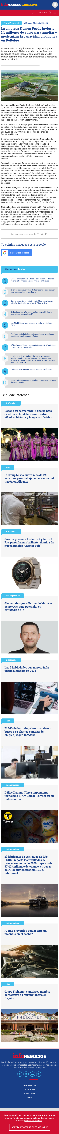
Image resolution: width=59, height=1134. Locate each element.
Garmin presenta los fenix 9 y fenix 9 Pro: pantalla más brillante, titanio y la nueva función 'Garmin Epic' (32, 302)
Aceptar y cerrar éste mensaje (30, 1127)
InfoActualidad (12, 785)
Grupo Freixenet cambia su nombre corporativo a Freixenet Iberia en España (33, 381)
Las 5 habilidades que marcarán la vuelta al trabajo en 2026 (31, 324)
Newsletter (30, 1093)
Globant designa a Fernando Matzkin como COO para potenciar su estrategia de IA (31, 313)
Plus (8, 467)
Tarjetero (29, 1089)
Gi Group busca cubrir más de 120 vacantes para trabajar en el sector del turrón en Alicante (33, 291)
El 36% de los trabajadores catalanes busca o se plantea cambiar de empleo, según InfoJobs (32, 335)
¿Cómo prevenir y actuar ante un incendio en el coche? (32, 369)
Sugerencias (29, 1085)
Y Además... (11, 403)
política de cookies (33, 1120)
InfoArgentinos (13, 595)
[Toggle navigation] (55, 13)
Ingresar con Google (19, 252)
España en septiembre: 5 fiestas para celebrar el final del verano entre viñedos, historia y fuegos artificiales (32, 280)
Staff (29, 1097)
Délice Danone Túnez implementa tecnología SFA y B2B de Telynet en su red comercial (33, 346)
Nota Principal (11, 23)
